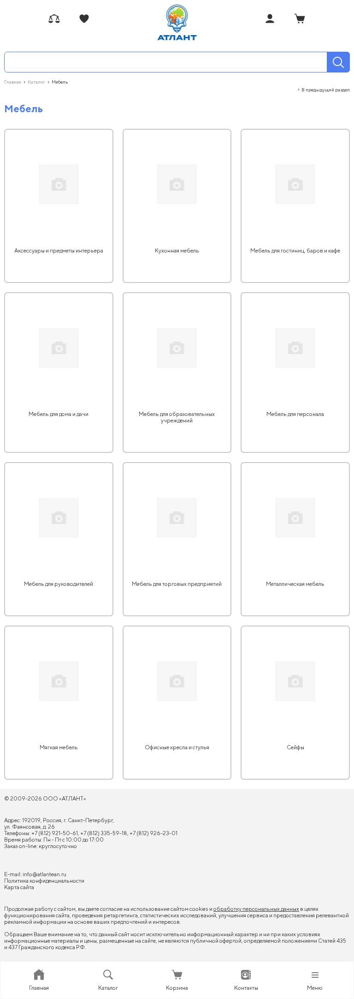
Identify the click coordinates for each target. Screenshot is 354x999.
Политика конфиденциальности (44, 880)
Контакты (246, 987)
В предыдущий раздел (325, 89)
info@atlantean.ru (44, 874)
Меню (315, 987)
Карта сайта (19, 887)
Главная (39, 987)
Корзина (177, 987)
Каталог (108, 987)
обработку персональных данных (256, 908)
